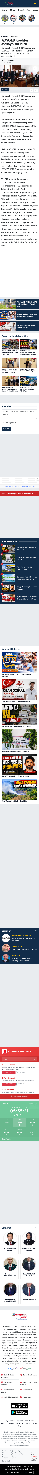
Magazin (5, 1457)
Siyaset (21, 10)
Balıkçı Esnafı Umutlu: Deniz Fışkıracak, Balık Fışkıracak (10, 352)
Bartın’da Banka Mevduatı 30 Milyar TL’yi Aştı (27, 389)
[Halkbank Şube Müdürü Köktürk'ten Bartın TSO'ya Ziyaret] (10, 381)
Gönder (6, 429)
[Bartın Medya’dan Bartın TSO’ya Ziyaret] (28, 363)
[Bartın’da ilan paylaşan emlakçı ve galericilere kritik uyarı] (28, 344)
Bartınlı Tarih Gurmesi (21, 936)
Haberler (4, 36)
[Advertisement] (19, 455)
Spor (28, 10)
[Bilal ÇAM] (6, 958)
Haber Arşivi (27, 1397)
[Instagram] (17, 1368)
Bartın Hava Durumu (30, 1375)
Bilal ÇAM (16, 956)
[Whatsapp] (29, 1368)
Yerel (20, 1426)
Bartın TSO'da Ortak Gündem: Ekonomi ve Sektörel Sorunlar (9, 370)
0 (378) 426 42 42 (9, 1072)
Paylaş (6, 90)
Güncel (12, 10)
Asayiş (4, 10)
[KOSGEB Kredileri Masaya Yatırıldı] (19, 76)
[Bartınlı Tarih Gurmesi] (6, 938)
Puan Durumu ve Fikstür (8, 1391)
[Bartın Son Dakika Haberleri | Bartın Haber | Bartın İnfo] (9, 4)
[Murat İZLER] (6, 948)
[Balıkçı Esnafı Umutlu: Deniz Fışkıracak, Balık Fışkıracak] (10, 344)
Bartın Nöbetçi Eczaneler (7, 1376)
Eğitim (3, 1423)
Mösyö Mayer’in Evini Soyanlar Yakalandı (23, 940)
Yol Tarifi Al (22, 1072)
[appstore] (19, 1406)
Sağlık (17, 1423)
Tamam (30, 1472)
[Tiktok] (25, 1368)
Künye (14, 1457)
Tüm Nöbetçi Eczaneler (20, 1096)
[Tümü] (36, 931)
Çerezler (23, 1472)
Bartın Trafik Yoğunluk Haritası (28, 1383)
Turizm (34, 1423)
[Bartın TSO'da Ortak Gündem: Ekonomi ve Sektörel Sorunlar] (10, 363)
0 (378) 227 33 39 (9, 1084)
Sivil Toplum (25, 1423)
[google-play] (19, 1413)
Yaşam (35, 10)
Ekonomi (14, 36)
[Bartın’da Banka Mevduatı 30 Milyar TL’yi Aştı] (28, 381)
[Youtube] (21, 1368)
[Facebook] (10, 1368)
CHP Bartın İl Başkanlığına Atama (24, 950)
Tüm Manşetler (28, 1390)
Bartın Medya (6, 1461)
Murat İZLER (17, 947)
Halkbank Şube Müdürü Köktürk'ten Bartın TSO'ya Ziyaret (10, 389)
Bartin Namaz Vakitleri (7, 1383)
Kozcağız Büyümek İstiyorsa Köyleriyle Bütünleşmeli (22, 960)
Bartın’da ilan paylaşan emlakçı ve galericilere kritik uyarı (28, 352)
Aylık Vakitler (7, 1139)
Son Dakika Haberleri (11, 1397)
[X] (14, 1368)
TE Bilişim (34, 1457)
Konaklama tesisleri (11, 1459)
